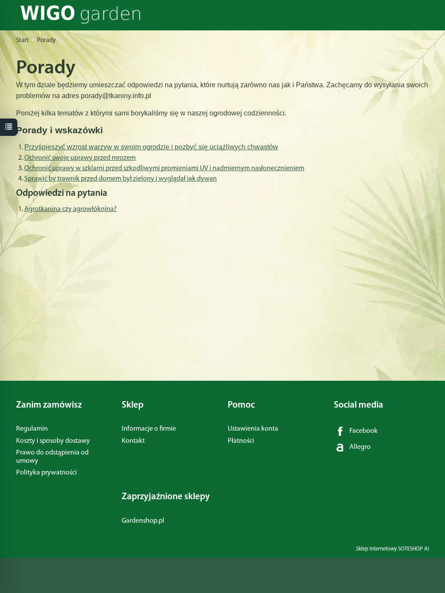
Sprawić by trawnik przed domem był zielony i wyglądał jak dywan (120, 178)
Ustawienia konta (253, 428)
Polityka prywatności (46, 472)
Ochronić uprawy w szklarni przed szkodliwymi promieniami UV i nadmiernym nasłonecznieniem (164, 168)
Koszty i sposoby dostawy (53, 441)
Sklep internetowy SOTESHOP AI (392, 549)
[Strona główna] (83, 14)
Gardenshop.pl (143, 520)
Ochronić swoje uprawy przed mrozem (80, 158)
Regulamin (32, 428)
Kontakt (133, 441)
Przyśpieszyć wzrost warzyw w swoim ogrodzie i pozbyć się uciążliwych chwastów (151, 147)
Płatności (241, 441)
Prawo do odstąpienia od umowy (52, 457)
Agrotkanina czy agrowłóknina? (70, 209)
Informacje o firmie (149, 428)
